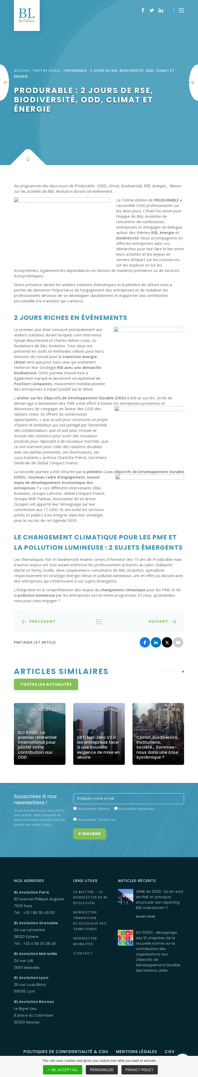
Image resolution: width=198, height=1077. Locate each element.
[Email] (178, 642)
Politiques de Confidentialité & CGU (65, 1051)
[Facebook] (145, 642)
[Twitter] (167, 642)
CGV (170, 1051)
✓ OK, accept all (62, 1070)
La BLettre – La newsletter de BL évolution (90, 897)
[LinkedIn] (156, 642)
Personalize (102, 1070)
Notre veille (47, 70)
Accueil (22, 70)
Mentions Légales (136, 1051)
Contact (83, 953)
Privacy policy (140, 1070)
